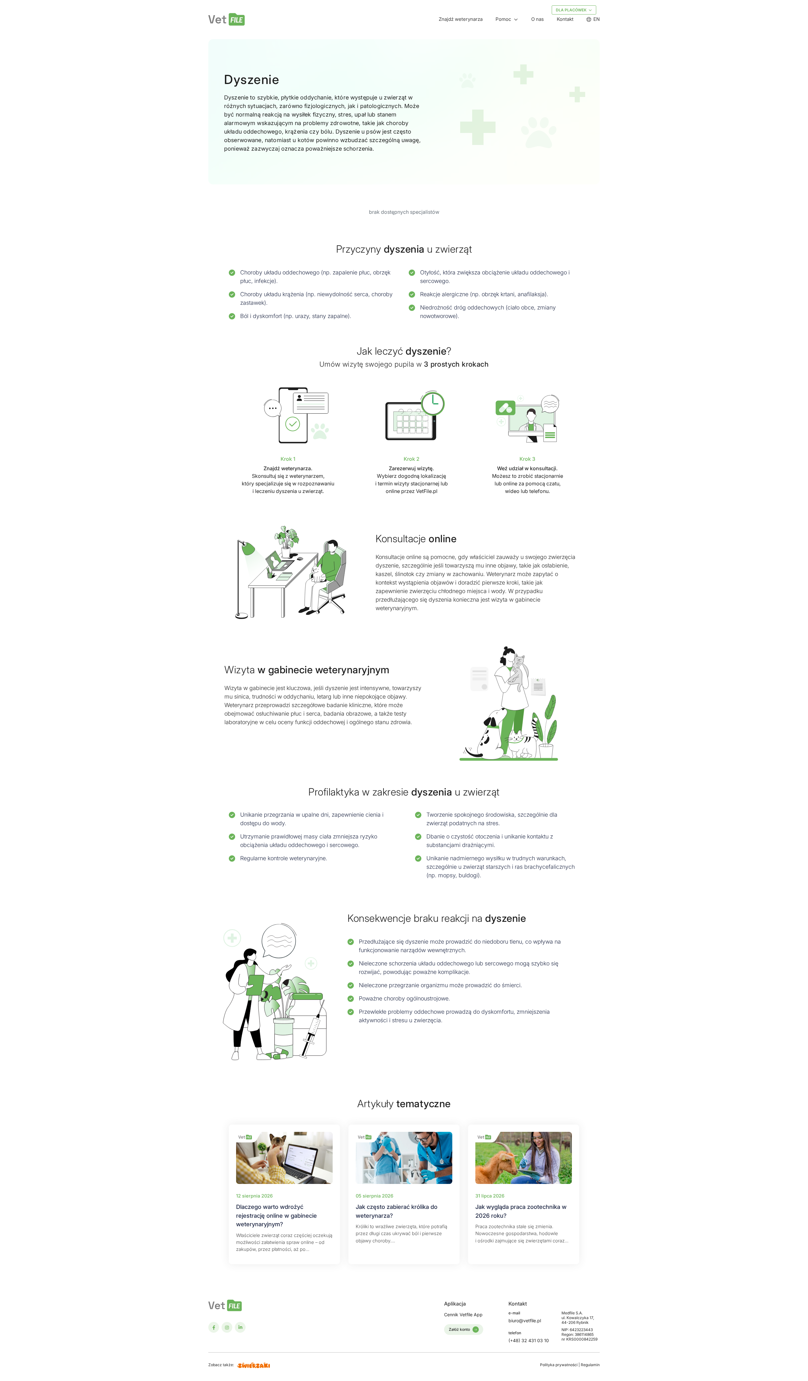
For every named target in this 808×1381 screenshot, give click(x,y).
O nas (537, 19)
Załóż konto (459, 1329)
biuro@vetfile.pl (524, 1320)
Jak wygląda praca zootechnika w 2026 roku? (521, 1211)
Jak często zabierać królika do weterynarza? (396, 1211)
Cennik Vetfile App (463, 1314)
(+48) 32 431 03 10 (528, 1340)
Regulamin (590, 1364)
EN (596, 19)
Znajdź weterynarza (461, 19)
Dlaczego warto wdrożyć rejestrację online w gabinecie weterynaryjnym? (276, 1215)
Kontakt (565, 19)
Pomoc (503, 19)
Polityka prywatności (559, 1364)
